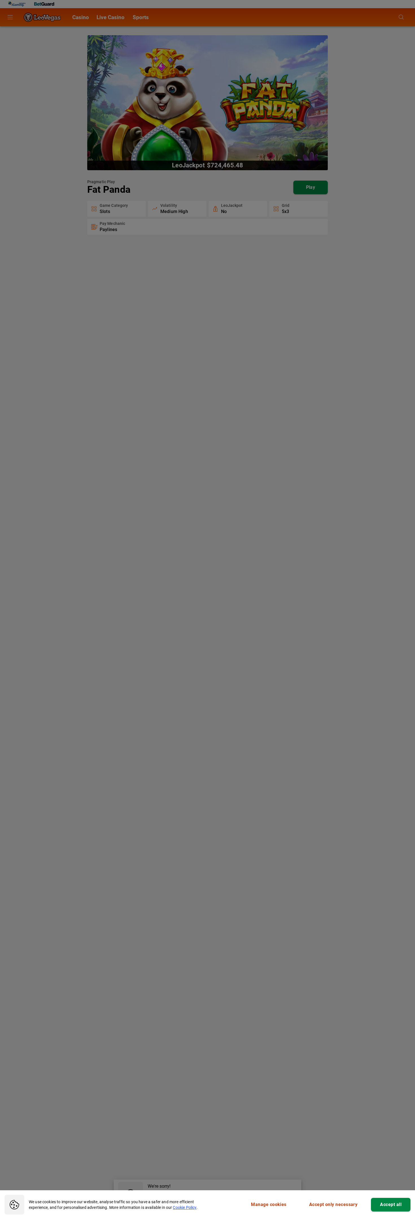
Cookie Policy (184, 1207)
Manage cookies (268, 1204)
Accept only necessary (333, 1204)
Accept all (390, 1204)
